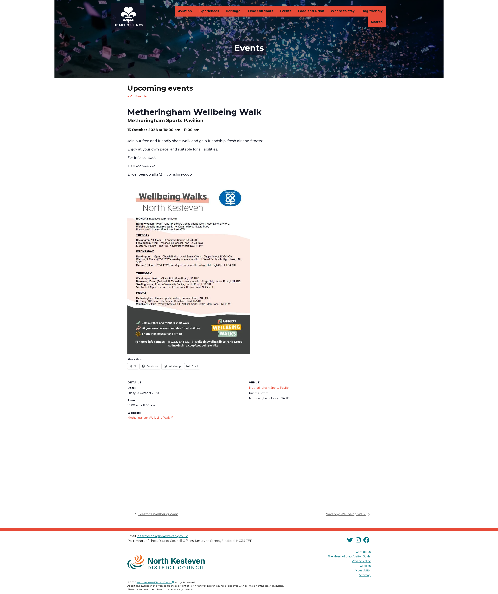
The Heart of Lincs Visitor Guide (349, 556)
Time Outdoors (260, 11)
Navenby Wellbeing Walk (346, 514)
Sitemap (365, 575)
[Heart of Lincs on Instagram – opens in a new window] (358, 540)
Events (285, 11)
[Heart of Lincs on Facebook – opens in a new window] (366, 540)
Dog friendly (372, 11)
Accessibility (362, 570)
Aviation (185, 11)
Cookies (365, 566)
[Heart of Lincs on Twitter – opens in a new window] (350, 540)
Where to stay (343, 11)
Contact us (363, 552)
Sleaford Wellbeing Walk (158, 514)
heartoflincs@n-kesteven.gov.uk (162, 536)
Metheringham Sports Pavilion (269, 387)
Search (377, 22)
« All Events (137, 96)
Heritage (233, 11)
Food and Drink (311, 11)
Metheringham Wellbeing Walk (150, 417)
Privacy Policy (361, 561)
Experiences (209, 11)
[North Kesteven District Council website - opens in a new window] (166, 562)
